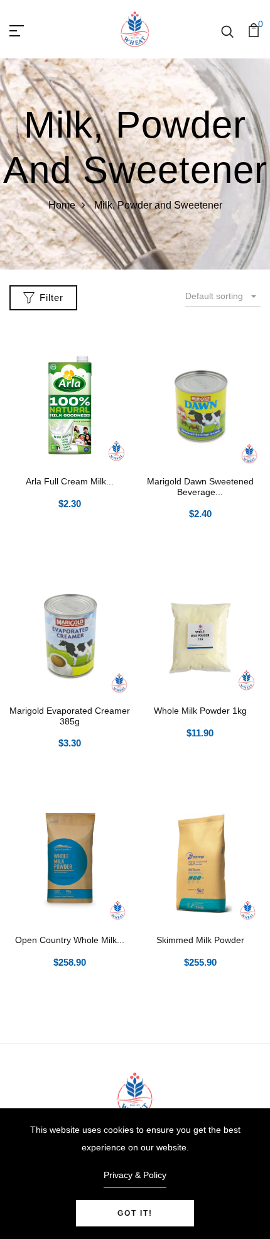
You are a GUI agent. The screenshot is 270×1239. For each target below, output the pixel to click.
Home (61, 205)
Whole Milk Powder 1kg (200, 711)
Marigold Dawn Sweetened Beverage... (200, 486)
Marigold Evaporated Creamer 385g (69, 716)
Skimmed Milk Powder (200, 940)
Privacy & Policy (135, 1175)
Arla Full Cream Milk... (70, 481)
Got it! (135, 1213)
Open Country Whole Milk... (69, 940)
